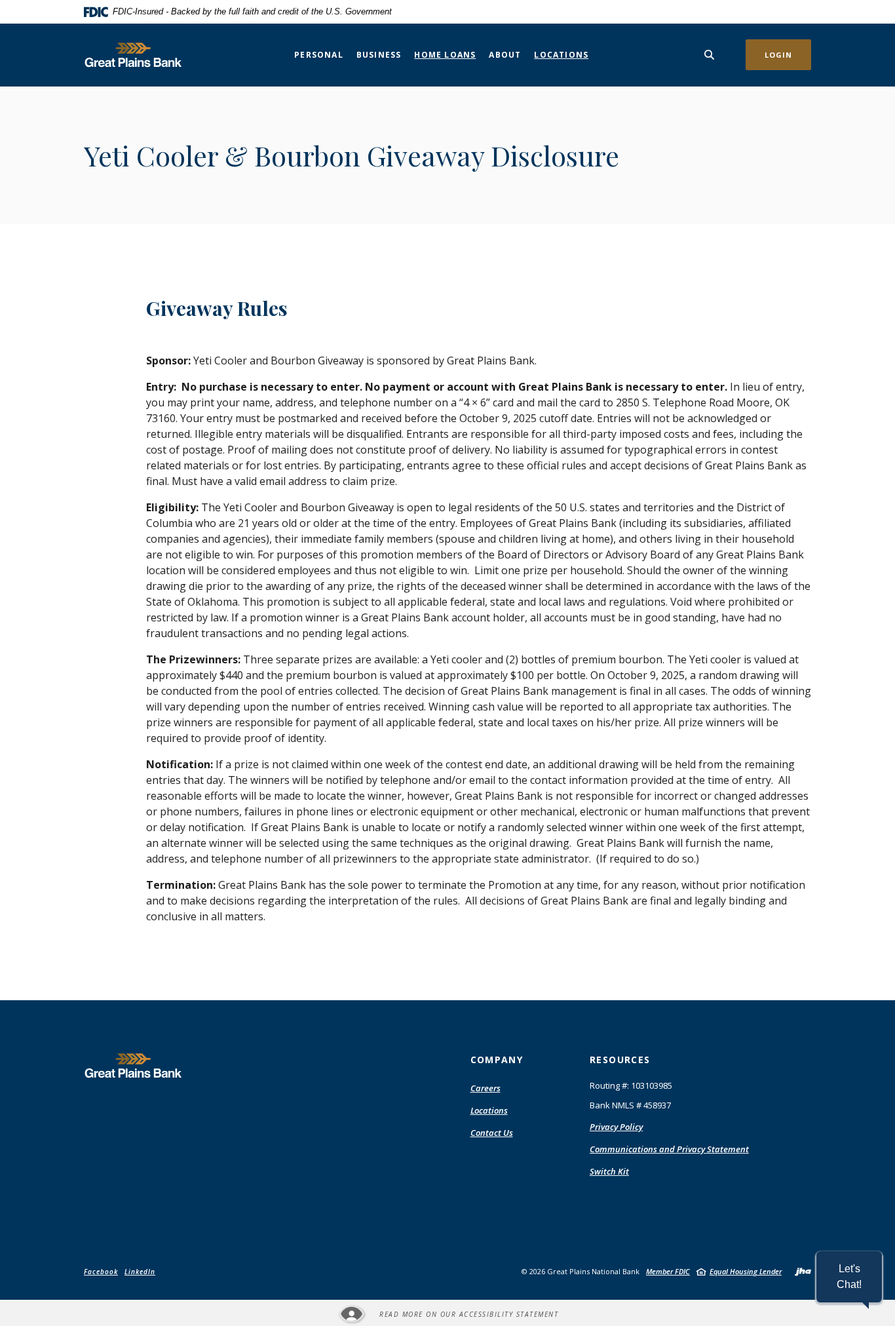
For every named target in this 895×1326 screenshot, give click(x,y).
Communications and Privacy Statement (669, 1149)
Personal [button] (318, 54)
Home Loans (445, 54)
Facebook (101, 1271)
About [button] (505, 54)
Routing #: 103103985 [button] (631, 1085)
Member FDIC (668, 1271)
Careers (485, 1088)
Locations (561, 54)
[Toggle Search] (709, 54)
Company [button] (497, 1059)
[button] (849, 1276)
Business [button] (379, 54)
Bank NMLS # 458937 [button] (630, 1105)
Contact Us (491, 1133)
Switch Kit (609, 1171)
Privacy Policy (616, 1127)
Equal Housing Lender (746, 1271)
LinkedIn (139, 1271)
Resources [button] (620, 1059)
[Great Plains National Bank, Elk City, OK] (133, 55)
